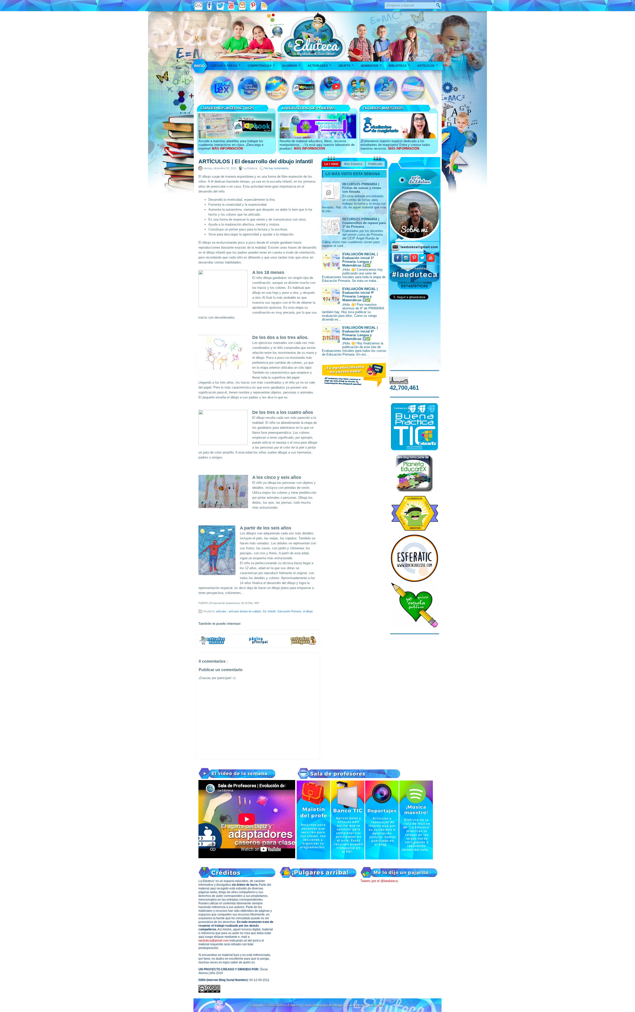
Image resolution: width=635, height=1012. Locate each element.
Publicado (375, 164)
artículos (221, 611)
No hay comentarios (276, 168)
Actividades (319, 65)
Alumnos (291, 65)
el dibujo (308, 611)
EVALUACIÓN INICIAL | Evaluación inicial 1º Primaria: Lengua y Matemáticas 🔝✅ (360, 259)
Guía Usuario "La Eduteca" (366, 1005)
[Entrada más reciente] (212, 644)
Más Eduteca (353, 164)
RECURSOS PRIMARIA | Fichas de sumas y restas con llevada (361, 188)
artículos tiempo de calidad (245, 611)
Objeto (346, 65)
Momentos (371, 65)
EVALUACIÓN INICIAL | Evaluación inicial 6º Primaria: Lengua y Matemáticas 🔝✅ (360, 333)
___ (199, 65)
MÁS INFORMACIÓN (227, 148)
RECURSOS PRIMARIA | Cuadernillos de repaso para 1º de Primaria (364, 223)
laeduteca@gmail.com (213, 940)
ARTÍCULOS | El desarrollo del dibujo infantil (255, 161)
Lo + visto (331, 164)
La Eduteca (292, 1005)
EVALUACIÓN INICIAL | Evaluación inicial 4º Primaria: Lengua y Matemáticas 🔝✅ (360, 294)
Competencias (261, 65)
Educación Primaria (290, 611)
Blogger (339, 1005)
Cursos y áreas (225, 65)
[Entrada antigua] (303, 644)
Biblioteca (399, 65)
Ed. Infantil (269, 611)
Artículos (427, 65)
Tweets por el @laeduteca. (379, 881)
